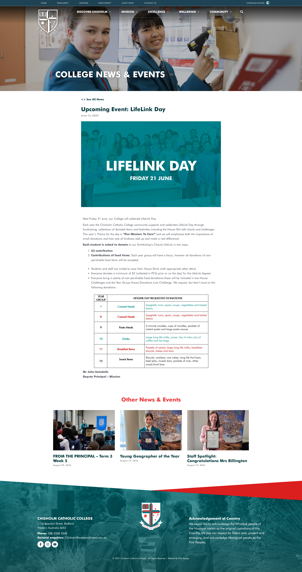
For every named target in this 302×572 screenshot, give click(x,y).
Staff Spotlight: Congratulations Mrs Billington (217, 458)
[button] (255, 3)
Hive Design (183, 558)
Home (44, 3)
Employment (105, 3)
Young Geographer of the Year (149, 456)
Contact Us (150, 3)
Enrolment (63, 3)
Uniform (83, 3)
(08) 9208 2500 (57, 533)
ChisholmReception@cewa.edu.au (86, 537)
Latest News (128, 3)
